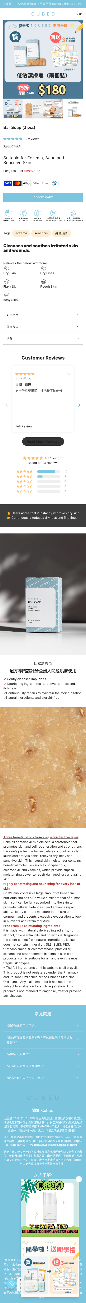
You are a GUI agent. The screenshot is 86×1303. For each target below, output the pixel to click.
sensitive (41, 233)
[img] (24, 374)
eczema (21, 233)
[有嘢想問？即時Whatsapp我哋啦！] (11, 1284)
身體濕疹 (61, 233)
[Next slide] (79, 405)
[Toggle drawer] (5, 14)
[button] (13, 139)
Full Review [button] (23, 426)
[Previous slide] (6, 405)
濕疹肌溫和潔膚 (12, 146)
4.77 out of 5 (54, 458)
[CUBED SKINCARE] (43, 14)
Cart (79, 14)
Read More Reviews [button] (43, 441)
